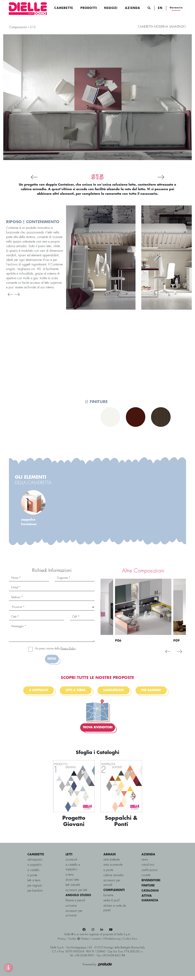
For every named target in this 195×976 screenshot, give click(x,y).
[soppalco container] (100, 257)
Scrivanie (71, 905)
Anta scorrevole (112, 864)
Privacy (62, 938)
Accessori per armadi (111, 883)
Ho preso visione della (55, 648)
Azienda (132, 8)
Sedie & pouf (111, 900)
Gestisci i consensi (91, 938)
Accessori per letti (76, 890)
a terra (70, 874)
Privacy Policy (68, 648)
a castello (33, 870)
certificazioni (149, 870)
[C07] (26, 177)
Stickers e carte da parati (114, 908)
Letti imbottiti (73, 885)
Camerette (63, 8)
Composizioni (18, 27)
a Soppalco (38, 690)
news (144, 859)
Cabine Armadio (113, 875)
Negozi (110, 8)
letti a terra (76, 690)
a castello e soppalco (73, 867)
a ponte (32, 875)
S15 (33, 27)
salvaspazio (34, 859)
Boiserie (108, 895)
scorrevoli (71, 859)
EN (160, 8)
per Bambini (151, 690)
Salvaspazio (113, 690)
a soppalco (34, 864)
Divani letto (72, 879)
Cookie (72, 938)
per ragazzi (34, 885)
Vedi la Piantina (31, 441)
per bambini (35, 890)
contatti (145, 875)
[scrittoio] (47, 368)
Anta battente (111, 859)
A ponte (108, 870)
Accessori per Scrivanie (74, 913)
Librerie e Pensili (75, 900)
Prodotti (88, 8)
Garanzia (176, 7)
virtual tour (147, 864)
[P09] (168, 177)
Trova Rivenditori (98, 727)
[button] (10, 294)
